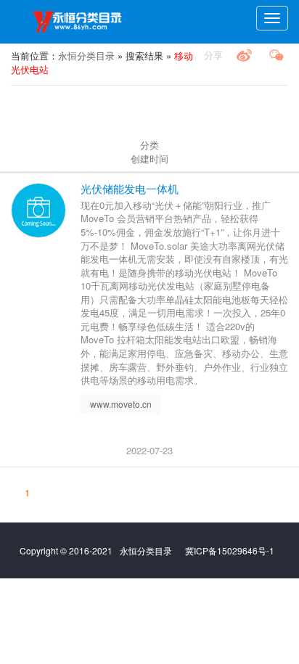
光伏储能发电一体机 (130, 188)
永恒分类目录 (80, 22)
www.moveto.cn (121, 404)
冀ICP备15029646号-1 (229, 550)
